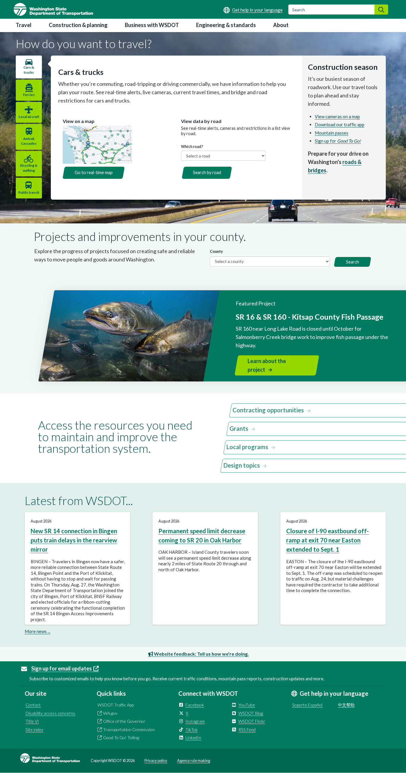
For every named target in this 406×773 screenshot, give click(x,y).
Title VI (32, 721)
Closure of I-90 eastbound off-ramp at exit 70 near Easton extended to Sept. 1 (327, 540)
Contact (33, 704)
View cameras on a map (337, 116)
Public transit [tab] (28, 192)
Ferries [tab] (29, 95)
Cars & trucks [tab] (28, 69)
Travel (24, 25)
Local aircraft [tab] (29, 117)
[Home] (53, 9)
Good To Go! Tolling (121, 737)
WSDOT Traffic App (115, 704)
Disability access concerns (50, 713)
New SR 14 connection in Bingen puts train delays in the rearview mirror (74, 540)
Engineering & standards (226, 25)
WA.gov (110, 713)
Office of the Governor (124, 721)
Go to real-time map (94, 172)
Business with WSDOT (152, 25)
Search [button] (352, 261)
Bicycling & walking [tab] (28, 167)
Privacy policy (155, 760)
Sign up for (338, 140)
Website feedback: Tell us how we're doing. (201, 654)
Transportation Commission (129, 729)
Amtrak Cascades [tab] (29, 141)
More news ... (37, 631)
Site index (34, 729)
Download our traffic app (339, 124)
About (281, 25)
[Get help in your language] (253, 9)
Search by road (207, 172)
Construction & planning (78, 25)
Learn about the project (267, 365)
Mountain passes (331, 132)
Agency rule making (193, 760)
